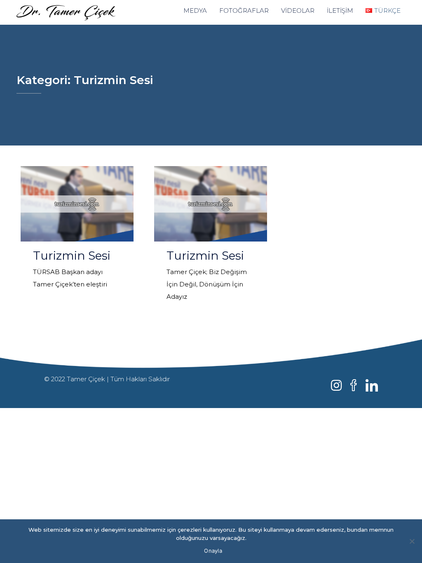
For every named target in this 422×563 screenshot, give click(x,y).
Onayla (213, 550)
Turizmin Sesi (71, 255)
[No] (412, 541)
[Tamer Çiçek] (78, 12)
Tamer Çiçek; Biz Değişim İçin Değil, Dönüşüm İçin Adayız (206, 284)
